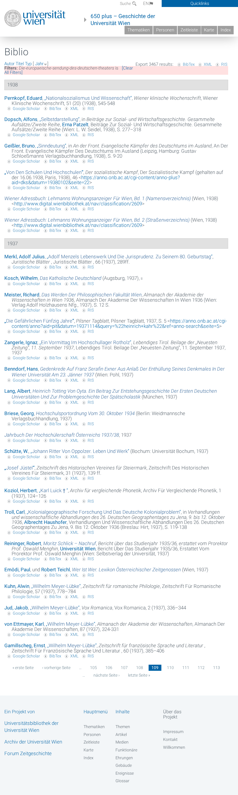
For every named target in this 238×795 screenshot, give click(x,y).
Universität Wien (77, 549)
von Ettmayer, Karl (24, 624)
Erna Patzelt (75, 124)
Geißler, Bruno (19, 146)
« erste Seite (23, 667)
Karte (209, 30)
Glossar (122, 780)
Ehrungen (124, 757)
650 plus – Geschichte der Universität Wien (123, 19)
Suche (126, 3)
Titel (20, 63)
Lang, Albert (17, 391)
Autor (9, 63)
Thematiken (138, 30)
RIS (224, 64)
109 (155, 667)
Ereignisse (125, 773)
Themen (123, 726)
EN (146, 3)
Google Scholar (26, 108)
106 (108, 667)
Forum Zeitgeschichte (28, 753)
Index (226, 30)
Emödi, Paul (17, 569)
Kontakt (170, 739)
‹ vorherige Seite (56, 667)
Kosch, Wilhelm (21, 278)
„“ (88, 98)
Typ (28, 63)
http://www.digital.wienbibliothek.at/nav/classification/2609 (78, 204)
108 (139, 667)
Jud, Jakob (16, 608)
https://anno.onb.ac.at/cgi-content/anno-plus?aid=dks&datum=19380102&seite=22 (96, 180)
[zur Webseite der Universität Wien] (35, 18)
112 (201, 667)
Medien (122, 742)
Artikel (121, 734)
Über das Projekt (172, 714)
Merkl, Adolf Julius (24, 256)
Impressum (173, 731)
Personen (165, 30)
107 (124, 667)
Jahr (39, 63)
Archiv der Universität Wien (33, 742)
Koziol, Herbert (20, 490)
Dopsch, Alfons (20, 119)
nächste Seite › (106, 675)
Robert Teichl (55, 569)
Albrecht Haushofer (45, 522)
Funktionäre (126, 750)
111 (185, 667)
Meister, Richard (21, 295)
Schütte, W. (16, 451)
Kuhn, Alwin (16, 586)
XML (208, 64)
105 (93, 667)
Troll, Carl (14, 512)
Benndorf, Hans (21, 369)
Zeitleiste (189, 30)
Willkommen (174, 747)
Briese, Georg (19, 413)
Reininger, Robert (22, 543)
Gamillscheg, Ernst (24, 645)
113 (216, 667)
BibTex (189, 64)
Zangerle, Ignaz (20, 342)
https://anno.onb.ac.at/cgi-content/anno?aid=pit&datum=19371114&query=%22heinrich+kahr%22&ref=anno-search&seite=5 (119, 323)
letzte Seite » (139, 675)
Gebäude (124, 765)
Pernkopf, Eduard (23, 98)
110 (170, 667)
